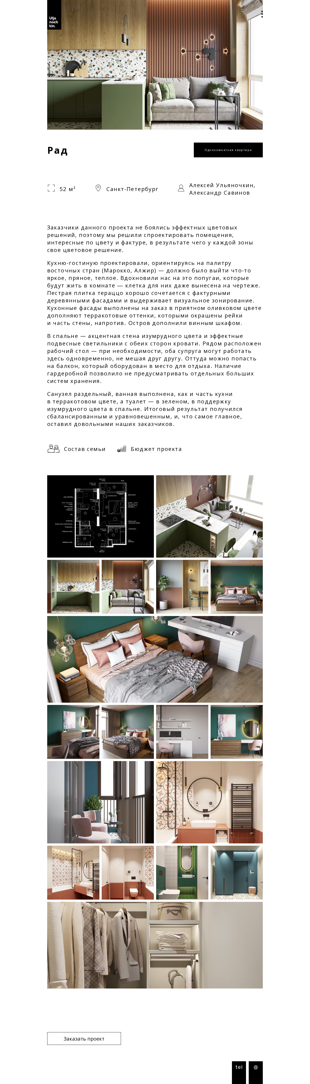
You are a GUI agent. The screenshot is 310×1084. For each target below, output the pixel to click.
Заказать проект (84, 1038)
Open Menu (259, 15)
